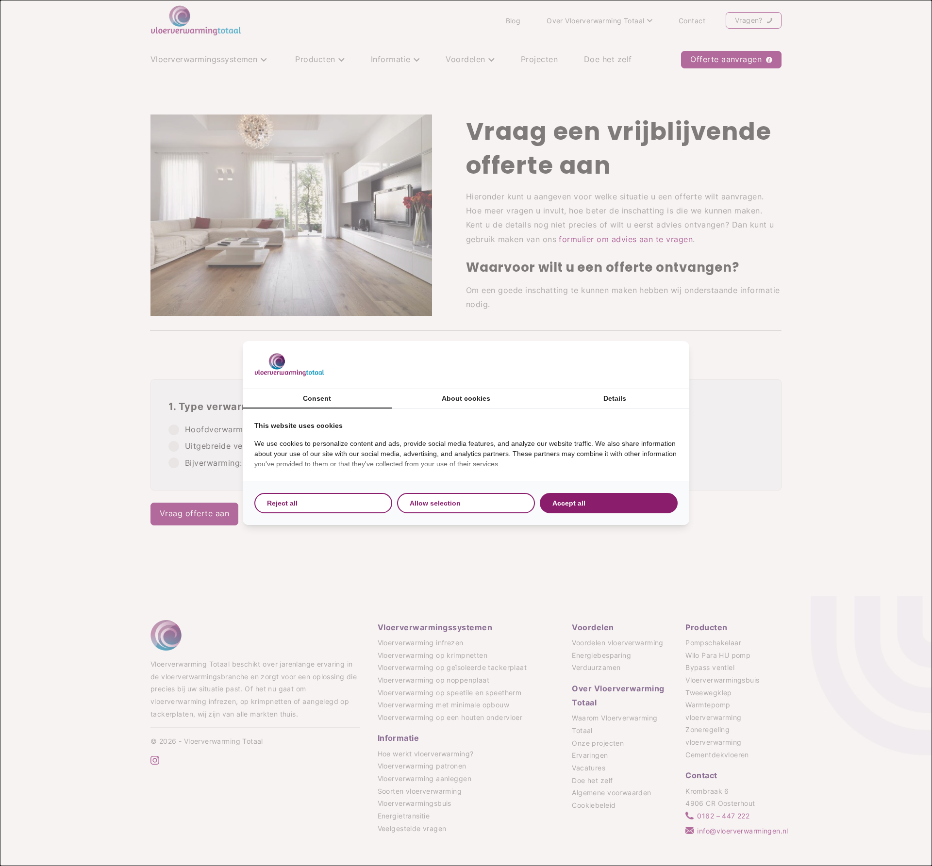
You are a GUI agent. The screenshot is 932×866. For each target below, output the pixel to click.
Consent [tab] (317, 398)
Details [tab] (614, 398)
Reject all (282, 503)
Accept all (568, 503)
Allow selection (435, 503)
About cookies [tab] (466, 398)
